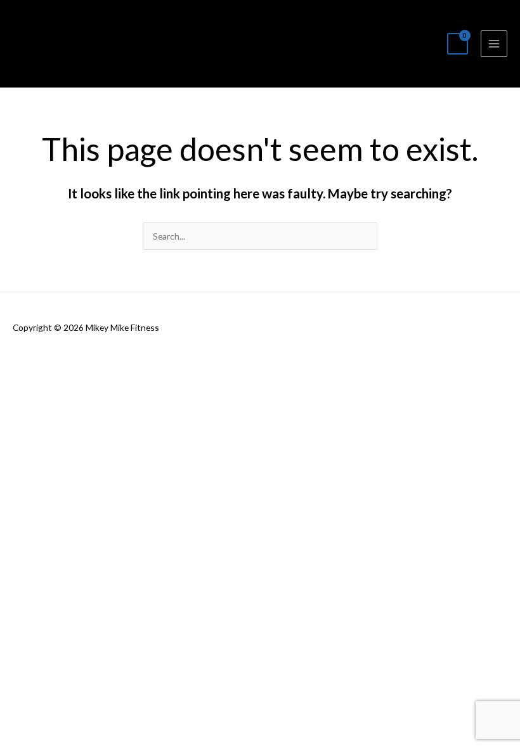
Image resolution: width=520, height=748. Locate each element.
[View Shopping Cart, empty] (457, 44)
